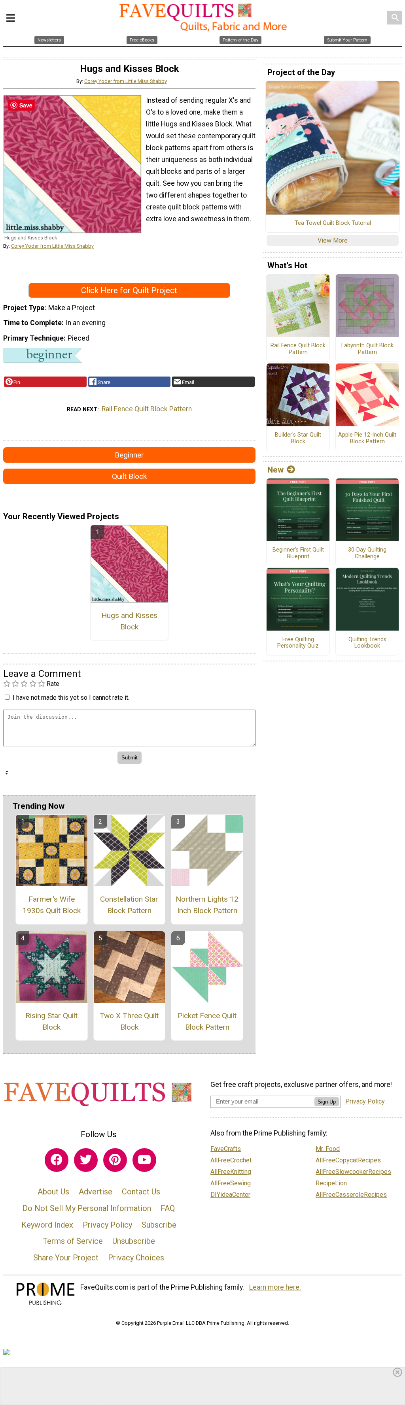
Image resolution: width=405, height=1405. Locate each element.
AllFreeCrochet (231, 1160)
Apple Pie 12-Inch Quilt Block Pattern (367, 438)
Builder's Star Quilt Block (298, 438)
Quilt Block (129, 476)
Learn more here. (275, 1287)
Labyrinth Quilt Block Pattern (367, 349)
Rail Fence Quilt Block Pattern (147, 409)
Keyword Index (47, 1225)
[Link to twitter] (86, 1160)
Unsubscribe (133, 1241)
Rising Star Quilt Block (51, 1021)
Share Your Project (65, 1257)
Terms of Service (73, 1241)
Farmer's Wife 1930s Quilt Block (52, 905)
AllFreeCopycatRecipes (348, 1160)
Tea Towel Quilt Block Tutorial (333, 223)
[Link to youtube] (144, 1160)
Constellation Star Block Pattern (129, 905)
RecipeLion (331, 1183)
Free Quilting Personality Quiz (298, 643)
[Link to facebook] (56, 1160)
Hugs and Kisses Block (129, 621)
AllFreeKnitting (230, 1171)
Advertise (95, 1191)
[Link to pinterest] (115, 1160)
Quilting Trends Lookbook (367, 643)
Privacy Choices (136, 1257)
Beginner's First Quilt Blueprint (298, 553)
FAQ (168, 1208)
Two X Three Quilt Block (129, 1021)
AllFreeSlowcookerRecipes (353, 1171)
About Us (53, 1191)
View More (333, 240)
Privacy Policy (107, 1225)
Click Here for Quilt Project (129, 290)
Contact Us (141, 1191)
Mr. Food (328, 1149)
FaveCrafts (225, 1149)
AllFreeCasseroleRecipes (351, 1194)
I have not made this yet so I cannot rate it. (71, 697)
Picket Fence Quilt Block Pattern (207, 1021)
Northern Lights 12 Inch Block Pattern (207, 905)
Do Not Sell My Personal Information (87, 1208)
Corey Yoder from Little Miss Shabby (125, 81)
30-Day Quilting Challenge (367, 553)
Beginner (129, 455)
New (275, 470)
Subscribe (159, 1225)
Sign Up (327, 1102)
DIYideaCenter (230, 1194)
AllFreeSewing (230, 1183)
